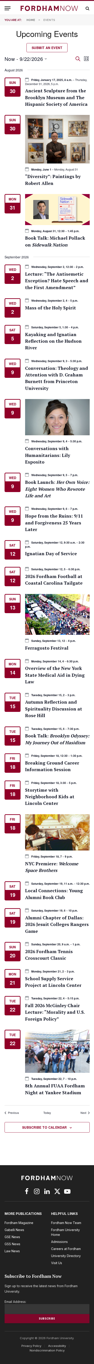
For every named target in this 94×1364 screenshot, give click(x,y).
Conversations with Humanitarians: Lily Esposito (47, 455)
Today (47, 1113)
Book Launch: (57, 489)
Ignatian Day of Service (51, 554)
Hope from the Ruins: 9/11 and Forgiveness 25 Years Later (54, 522)
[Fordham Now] (49, 8)
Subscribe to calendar (44, 1127)
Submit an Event (47, 47)
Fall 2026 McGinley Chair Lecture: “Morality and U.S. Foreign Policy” (55, 1012)
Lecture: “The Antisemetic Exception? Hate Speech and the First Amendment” (56, 280)
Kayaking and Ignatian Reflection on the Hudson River (53, 341)
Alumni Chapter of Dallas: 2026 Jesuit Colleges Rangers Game (57, 924)
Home (30, 20)
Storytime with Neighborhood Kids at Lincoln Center (49, 796)
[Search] (87, 8)
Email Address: (15, 1302)
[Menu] (7, 8)
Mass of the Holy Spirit (50, 308)
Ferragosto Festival (46, 648)
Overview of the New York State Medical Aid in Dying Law (55, 675)
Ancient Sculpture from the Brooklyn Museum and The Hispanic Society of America (56, 97)
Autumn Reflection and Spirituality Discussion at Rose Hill (53, 708)
